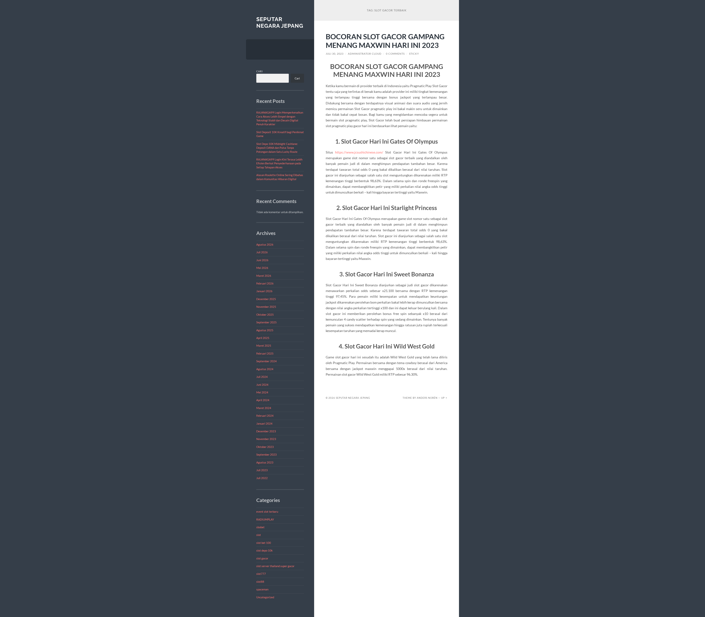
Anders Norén (427, 397)
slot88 (260, 581)
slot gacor (262, 558)
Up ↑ (444, 397)
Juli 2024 (262, 376)
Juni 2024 (262, 384)
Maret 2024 (263, 408)
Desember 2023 (266, 431)
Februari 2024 (265, 415)
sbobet (260, 527)
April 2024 (262, 400)
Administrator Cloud (365, 53)
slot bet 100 (263, 542)
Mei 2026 (262, 267)
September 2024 (266, 361)
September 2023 (266, 454)
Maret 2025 (263, 345)
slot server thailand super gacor (275, 566)
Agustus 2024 (264, 369)
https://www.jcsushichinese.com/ (359, 152)
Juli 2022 (262, 478)
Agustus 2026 (264, 244)
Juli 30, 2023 (335, 53)
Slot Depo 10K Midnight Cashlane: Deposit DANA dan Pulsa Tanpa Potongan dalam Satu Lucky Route (277, 147)
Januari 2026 (264, 291)
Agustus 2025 (264, 330)
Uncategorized (265, 597)
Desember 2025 (266, 299)
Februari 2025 (265, 353)
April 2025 (262, 337)
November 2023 (266, 439)
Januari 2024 (264, 423)
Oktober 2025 (265, 314)
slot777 (261, 573)
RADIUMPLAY (265, 519)
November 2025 (266, 306)
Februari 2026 (265, 283)
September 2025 (266, 322)
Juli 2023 (262, 470)
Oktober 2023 (265, 446)
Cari (259, 71)
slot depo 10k (264, 550)
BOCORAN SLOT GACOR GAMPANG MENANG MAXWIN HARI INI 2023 (385, 40)
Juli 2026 (262, 252)
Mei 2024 (262, 392)
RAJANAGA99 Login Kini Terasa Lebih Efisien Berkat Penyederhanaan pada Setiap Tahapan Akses (279, 163)
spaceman (262, 589)
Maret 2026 (263, 275)
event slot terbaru (267, 511)
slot (258, 534)
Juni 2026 (262, 260)
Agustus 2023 (264, 462)
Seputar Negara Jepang (279, 22)
